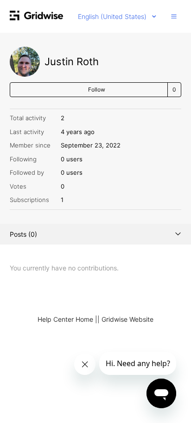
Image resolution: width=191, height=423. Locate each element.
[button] (174, 16)
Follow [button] (96, 89)
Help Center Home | (67, 319)
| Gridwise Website (125, 319)
